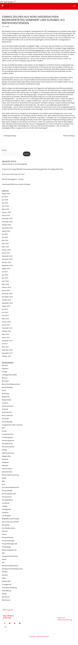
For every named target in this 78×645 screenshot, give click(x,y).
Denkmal (5, 409)
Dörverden (5, 418)
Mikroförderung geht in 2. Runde (12, 179)
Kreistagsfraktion (7, 500)
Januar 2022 (6, 337)
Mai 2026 (5, 203)
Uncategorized (6, 584)
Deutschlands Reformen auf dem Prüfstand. (16, 184)
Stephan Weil (6, 581)
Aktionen (5, 365)
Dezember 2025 (7, 218)
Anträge (4, 371)
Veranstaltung (6, 591)
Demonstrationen (7, 406)
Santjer (4, 559)
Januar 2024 (6, 290)
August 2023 (6, 306)
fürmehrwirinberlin (8, 447)
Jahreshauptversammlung (10, 475)
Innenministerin (7, 469)
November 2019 (7, 353)
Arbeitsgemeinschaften (9, 375)
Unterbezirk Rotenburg (9, 587)
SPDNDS (4, 572)
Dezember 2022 (7, 328)
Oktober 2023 (6, 300)
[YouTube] (20, 623)
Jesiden (4, 478)
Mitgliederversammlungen (10, 519)
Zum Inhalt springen (7, 2)
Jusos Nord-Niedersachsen (10, 487)
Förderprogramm (7, 437)
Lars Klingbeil (6, 516)
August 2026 (6, 193)
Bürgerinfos (6, 397)
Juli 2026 (5, 196)
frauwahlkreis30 (7, 443)
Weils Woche (6, 600)
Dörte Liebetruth (7, 415)
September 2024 (7, 265)
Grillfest (4, 450)
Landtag (4, 506)
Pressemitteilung (7, 537)
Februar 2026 (6, 212)
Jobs (3, 481)
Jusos (3, 484)
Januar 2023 (6, 325)
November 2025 (7, 222)
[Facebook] (4, 623)
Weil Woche (6, 597)
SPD (3, 562)
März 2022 (5, 334)
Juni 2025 (5, 237)
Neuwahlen (5, 525)
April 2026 (5, 206)
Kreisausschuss (7, 497)
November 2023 (7, 297)
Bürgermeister (6, 400)
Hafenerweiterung (8, 453)
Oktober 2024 (6, 262)
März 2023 (5, 319)
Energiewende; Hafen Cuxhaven (12, 425)
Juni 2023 (5, 312)
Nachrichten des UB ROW (10, 522)
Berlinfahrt (5, 381)
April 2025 (5, 243)
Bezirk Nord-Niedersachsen (11, 384)
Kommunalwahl (7, 490)
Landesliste (5, 503)
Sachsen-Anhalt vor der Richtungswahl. (14, 164)
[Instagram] (10, 623)
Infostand (5, 465)
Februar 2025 (6, 250)
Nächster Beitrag (69, 136)
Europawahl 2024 (8, 434)
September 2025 (7, 228)
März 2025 (5, 247)
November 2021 (7, 341)
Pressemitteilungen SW (9, 544)
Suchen (4, 150)
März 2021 (5, 347)
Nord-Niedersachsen (8, 528)
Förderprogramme (8, 440)
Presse (4, 534)
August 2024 (6, 268)
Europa (4, 431)
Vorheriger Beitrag (9, 136)
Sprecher (5, 575)
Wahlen (4, 594)
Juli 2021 (5, 344)
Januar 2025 (6, 253)
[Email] (5, 627)
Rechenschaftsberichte (9, 550)
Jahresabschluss (7, 472)
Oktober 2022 (6, 331)
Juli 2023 (5, 309)
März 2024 (5, 284)
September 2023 (7, 303)
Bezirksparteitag (7, 387)
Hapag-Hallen (6, 456)
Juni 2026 (5, 200)
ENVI (3, 428)
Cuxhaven (5, 403)
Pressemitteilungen (8, 540)
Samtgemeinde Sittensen (10, 556)
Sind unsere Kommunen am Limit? (13, 174)
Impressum (61, 618)
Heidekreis (5, 462)
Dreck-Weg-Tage (7, 422)
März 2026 (5, 209)
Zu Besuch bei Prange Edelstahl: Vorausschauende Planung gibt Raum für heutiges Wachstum (32, 169)
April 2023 (5, 315)
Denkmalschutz (7, 412)
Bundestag (5, 393)
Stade (4, 578)
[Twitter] (15, 623)
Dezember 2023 (7, 294)
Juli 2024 (5, 272)
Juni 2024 (5, 275)
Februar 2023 (6, 322)
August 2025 (6, 231)
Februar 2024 (6, 287)
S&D (3, 553)
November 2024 (7, 259)
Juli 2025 (5, 234)
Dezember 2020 (7, 350)
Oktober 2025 (6, 225)
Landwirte (5, 512)
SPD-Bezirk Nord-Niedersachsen (12, 569)
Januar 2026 (6, 215)
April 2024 (5, 281)
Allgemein (5, 368)
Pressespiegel (6, 547)
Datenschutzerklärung (65, 620)
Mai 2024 (5, 278)
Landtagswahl (6, 509)
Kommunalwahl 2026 (9, 494)
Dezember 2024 (7, 256)
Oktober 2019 (6, 356)
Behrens (4, 378)
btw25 (4, 390)
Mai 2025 (5, 240)
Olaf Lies (5, 531)
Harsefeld (5, 459)
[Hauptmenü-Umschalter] (74, 6)
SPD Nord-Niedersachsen (10, 566)
